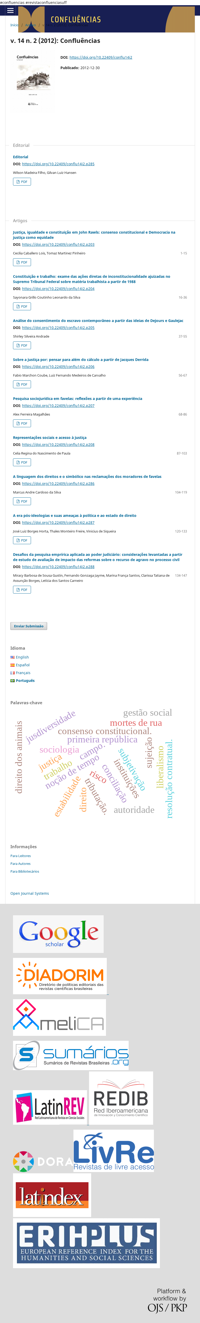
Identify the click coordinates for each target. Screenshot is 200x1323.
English (22, 657)
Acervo (30, 25)
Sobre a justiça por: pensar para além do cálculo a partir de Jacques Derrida (80, 359)
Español (23, 664)
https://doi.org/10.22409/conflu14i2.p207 (58, 405)
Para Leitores (20, 855)
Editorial (20, 156)
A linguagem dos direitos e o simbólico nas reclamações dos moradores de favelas (87, 476)
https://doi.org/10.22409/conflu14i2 (101, 57)
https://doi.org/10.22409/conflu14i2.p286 (58, 483)
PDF (23, 181)
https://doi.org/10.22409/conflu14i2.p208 (58, 444)
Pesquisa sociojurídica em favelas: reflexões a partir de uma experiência (77, 398)
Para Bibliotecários (24, 871)
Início (14, 25)
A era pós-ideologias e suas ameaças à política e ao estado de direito (74, 515)
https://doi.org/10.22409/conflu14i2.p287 (58, 522)
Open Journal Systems (29, 893)
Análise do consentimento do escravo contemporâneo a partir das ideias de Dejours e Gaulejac (98, 320)
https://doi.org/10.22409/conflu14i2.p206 (58, 366)
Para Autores (20, 863)
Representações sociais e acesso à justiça (49, 437)
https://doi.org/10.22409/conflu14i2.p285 (58, 163)
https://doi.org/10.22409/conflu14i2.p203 (58, 244)
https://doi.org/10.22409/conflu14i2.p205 (58, 327)
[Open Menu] (10, 10)
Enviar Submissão (28, 626)
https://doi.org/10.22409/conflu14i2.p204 (58, 288)
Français (23, 672)
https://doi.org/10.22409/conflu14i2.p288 (58, 566)
